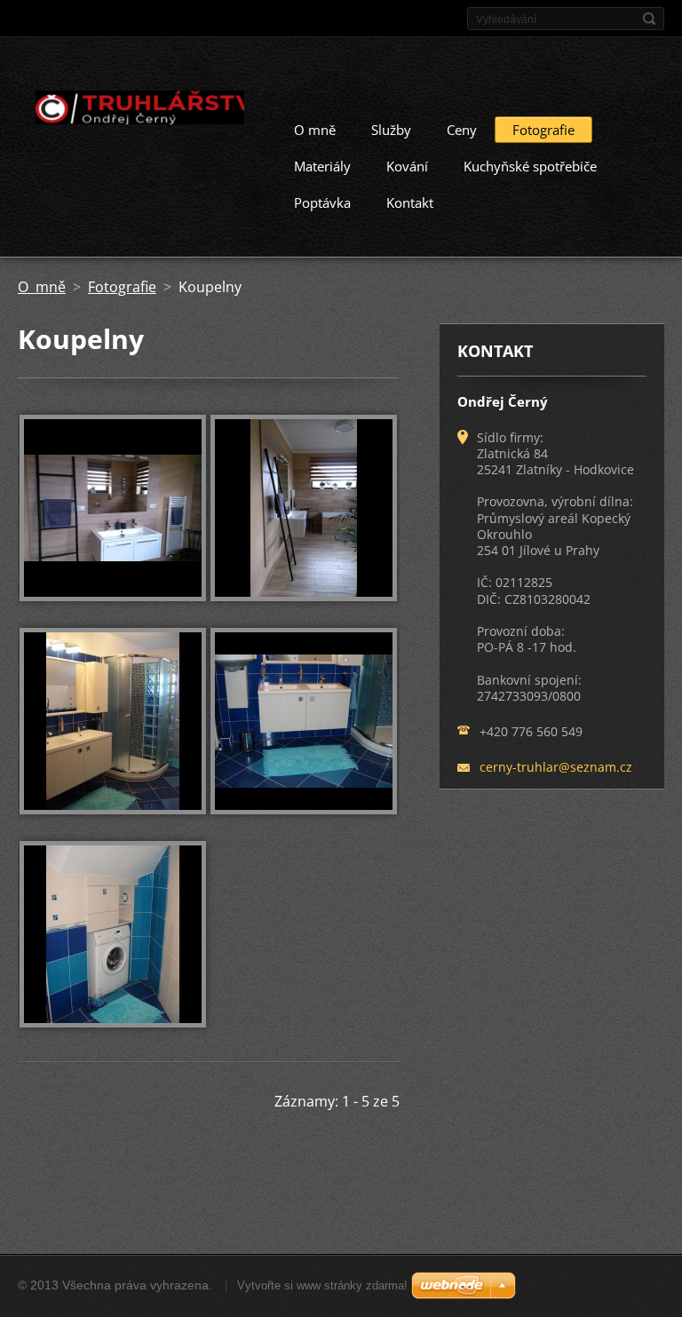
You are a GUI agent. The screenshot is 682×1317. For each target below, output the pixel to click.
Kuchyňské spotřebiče (530, 166)
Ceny (462, 130)
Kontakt (409, 202)
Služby (391, 130)
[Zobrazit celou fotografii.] (113, 508)
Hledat (649, 18)
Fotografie (543, 130)
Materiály (322, 166)
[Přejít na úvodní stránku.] (131, 110)
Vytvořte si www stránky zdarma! (322, 1285)
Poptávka (322, 202)
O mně (315, 130)
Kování (407, 166)
